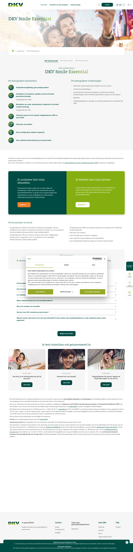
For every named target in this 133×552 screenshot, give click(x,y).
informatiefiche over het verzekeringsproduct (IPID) (81, 163)
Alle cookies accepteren (92, 292)
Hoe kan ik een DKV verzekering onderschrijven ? (33, 312)
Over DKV (102, 523)
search (99, 5)
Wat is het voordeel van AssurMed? (28, 306)
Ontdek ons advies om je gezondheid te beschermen (34, 528)
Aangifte (58, 533)
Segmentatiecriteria (105, 537)
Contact (107, 5)
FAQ (117, 523)
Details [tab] (66, 265)
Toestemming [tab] (39, 265)
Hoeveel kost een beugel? (66, 376)
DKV (15, 5)
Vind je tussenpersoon (129, 286)
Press (100, 534)
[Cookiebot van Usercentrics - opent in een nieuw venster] (94, 259)
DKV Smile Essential (51, 61)
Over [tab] (93, 265)
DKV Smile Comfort (67, 61)
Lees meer (26, 385)
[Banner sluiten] (104, 259)
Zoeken (118, 527)
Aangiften (129, 276)
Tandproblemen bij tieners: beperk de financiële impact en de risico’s (106, 377)
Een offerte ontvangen (129, 266)
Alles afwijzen (40, 292)
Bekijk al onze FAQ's (66, 333)
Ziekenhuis (74, 529)
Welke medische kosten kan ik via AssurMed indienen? (35, 300)
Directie (101, 530)
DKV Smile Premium (81, 61)
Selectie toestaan (65, 292)
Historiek (101, 527)
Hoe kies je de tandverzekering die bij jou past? (27, 377)
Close (127, 542)
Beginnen (23, 205)
